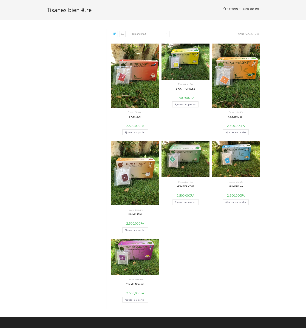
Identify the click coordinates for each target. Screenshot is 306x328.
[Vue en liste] (123, 34)
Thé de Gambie (135, 284)
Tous (256, 33)
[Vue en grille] (115, 34)
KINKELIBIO (135, 214)
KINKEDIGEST (236, 116)
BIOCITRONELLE (185, 88)
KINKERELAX (235, 186)
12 (246, 33)
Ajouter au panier (135, 132)
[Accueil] (224, 8)
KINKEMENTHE (185, 186)
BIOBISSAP (135, 116)
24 (250, 33)
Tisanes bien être (250, 8)
